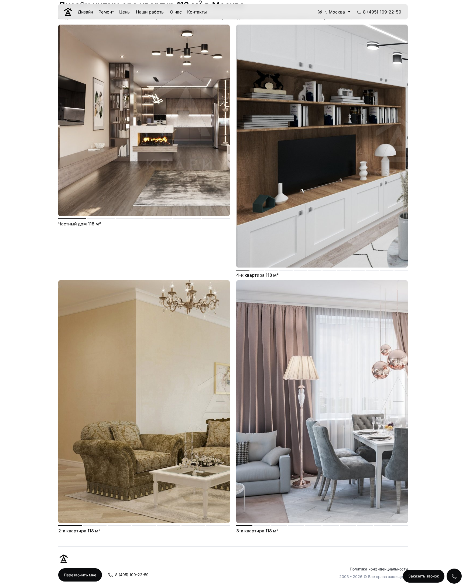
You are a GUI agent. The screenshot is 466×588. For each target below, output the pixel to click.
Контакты (197, 12)
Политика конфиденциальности (379, 569)
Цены (125, 12)
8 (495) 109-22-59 (382, 12)
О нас (176, 12)
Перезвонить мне (80, 575)
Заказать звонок (423, 576)
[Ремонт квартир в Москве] (68, 11)
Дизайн (85, 12)
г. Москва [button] (334, 12)
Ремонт (106, 12)
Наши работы (150, 12)
